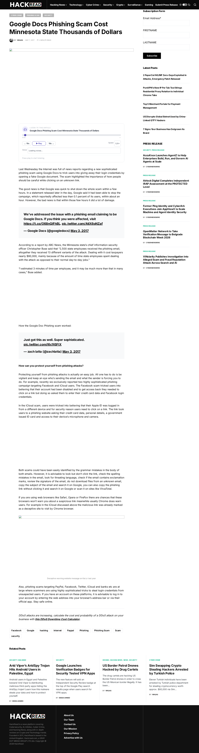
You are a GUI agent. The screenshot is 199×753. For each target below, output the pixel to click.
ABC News (55, 244)
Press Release (158, 150)
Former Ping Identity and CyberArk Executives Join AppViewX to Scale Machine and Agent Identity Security (165, 209)
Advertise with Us (73, 737)
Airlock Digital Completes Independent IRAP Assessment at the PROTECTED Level (166, 183)
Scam (118, 630)
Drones (106, 660)
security (15, 636)
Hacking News (116, 660)
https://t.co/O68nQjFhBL (42, 223)
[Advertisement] (71, 298)
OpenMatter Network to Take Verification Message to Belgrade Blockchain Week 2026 (163, 234)
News (125, 660)
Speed (110, 143)
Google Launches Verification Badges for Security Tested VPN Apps (75, 669)
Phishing (84, 630)
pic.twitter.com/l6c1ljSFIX (43, 344)
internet (58, 630)
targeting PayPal (53, 586)
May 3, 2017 (80, 231)
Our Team (69, 719)
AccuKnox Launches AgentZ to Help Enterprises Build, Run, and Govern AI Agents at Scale (165, 158)
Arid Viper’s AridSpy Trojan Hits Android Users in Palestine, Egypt (29, 669)
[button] (184, 4)
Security (48, 15)
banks (104, 586)
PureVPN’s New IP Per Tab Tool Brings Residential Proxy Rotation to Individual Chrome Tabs (163, 91)
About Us (69, 715)
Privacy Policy (71, 733)
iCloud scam (33, 405)
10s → (51, 143)
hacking (44, 630)
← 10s (26, 143)
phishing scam (27, 172)
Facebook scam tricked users (98, 385)
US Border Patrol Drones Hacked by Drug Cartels (120, 667)
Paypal (70, 630)
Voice (24, 150)
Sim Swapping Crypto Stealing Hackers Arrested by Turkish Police (168, 669)
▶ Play (39, 143)
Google (30, 630)
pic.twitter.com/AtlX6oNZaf (82, 223)
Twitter (82, 586)
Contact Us (70, 724)
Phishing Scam (33, 15)
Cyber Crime (16, 15)
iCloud (91, 586)
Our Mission (70, 728)
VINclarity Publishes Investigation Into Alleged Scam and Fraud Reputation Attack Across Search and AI (165, 259)
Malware (22, 660)
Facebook (70, 586)
